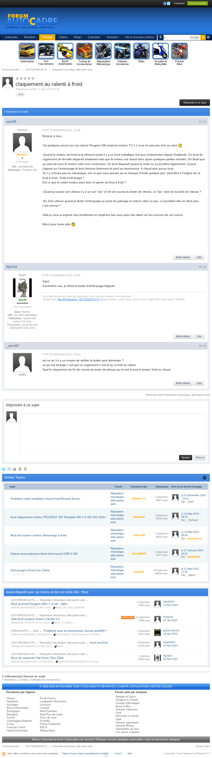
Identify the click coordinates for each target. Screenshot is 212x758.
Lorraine (44, 707)
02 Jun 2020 (170, 620)
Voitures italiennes (127, 709)
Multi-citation (183, 257)
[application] (112, 431)
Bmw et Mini (123, 706)
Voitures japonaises (127, 722)
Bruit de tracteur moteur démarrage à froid (38, 535)
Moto (36, 630)
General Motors (125, 725)
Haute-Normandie (17, 730)
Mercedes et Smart (127, 715)
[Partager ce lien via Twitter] (3, 468)
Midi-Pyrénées (48, 711)
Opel (118, 719)
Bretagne (12, 714)
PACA (43, 727)
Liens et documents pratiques (162, 739)
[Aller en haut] (106, 754)
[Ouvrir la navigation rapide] (161, 37)
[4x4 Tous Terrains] (46, 54)
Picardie (45, 720)
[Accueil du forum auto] (31, 20)
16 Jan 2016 (170, 633)
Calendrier (94, 37)
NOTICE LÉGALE (161, 686)
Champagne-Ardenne (19, 720)
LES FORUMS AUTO (23, 600)
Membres (29, 37)
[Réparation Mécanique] (103, 54)
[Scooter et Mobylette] (160, 54)
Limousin (45, 704)
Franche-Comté (16, 727)
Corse (10, 724)
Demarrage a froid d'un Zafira (30, 570)
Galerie (63, 37)
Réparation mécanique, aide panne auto (117, 498)
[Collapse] (204, 477)
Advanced (208, 37)
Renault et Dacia (126, 696)
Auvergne (12, 704)
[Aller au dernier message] (182, 495)
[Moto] (141, 54)
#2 (201, 266)
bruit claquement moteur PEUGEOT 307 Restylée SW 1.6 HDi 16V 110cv (58, 517)
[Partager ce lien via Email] (9, 468)
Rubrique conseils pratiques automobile (119, 739)
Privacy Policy (203, 746)
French (118, 753)
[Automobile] (27, 54)
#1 (201, 121)
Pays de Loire (48, 717)
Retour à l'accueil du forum (48, 739)
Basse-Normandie (17, 707)
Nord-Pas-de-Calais (51, 714)
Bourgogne (13, 711)
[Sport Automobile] (65, 54)
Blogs (77, 37)
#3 (201, 345)
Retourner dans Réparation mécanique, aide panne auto (178, 394)
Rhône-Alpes (47, 730)
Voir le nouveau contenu (139, 37)
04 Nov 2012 (170, 659)
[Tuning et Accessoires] (84, 54)
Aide (130, 753)
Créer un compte (197, 3)
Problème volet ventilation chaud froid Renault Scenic (45, 498)
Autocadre (11, 37)
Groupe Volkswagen (128, 703)
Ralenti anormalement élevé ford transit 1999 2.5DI (44, 553)
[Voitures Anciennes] (122, 54)
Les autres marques (128, 732)
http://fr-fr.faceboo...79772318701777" (79, 299)
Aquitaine (12, 701)
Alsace (11, 698)
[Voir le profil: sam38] (22, 142)
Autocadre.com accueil (79, 739)
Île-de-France (48, 698)
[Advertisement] (130, 21)
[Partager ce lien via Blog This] (25, 468)
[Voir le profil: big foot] (22, 287)
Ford (118, 712)
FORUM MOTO (19, 630)
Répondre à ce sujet (194, 102)
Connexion (179, 3)
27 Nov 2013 (170, 645)
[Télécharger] (20, 468)
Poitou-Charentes (50, 724)
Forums (47, 37)
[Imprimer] (14, 468)
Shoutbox (112, 37)
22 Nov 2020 (170, 605)
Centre (11, 717)
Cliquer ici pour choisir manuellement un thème (85, 753)
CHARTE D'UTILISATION (133, 686)
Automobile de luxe (127, 728)
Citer (199, 257)
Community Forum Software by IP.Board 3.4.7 (187, 753)
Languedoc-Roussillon (53, 701)
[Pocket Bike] (179, 54)
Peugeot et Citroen (127, 699)
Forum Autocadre (10, 746)
